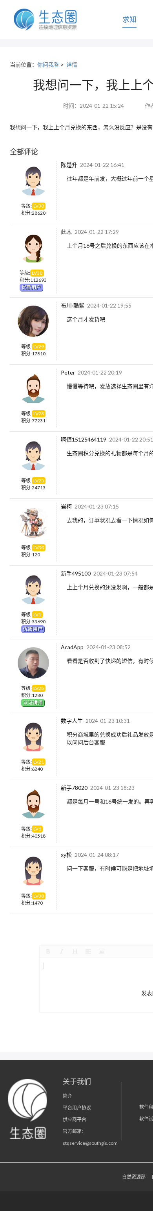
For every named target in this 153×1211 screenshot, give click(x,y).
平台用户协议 (77, 1108)
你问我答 (48, 64)
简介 (67, 1096)
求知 (129, 19)
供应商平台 (74, 1119)
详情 (71, 64)
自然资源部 (134, 1177)
